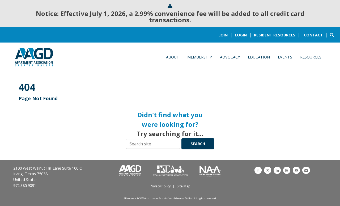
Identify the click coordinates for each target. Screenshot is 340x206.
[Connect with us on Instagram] (286, 170)
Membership (199, 57)
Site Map (183, 186)
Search (197, 143)
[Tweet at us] (267, 170)
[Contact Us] (306, 170)
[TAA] (171, 171)
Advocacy (230, 57)
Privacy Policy (160, 186)
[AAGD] (131, 171)
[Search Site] (333, 35)
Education (259, 57)
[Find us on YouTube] (296, 170)
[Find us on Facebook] (258, 170)
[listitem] (226, 35)
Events (285, 57)
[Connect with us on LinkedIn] (277, 170)
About (172, 57)
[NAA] (210, 171)
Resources (310, 57)
